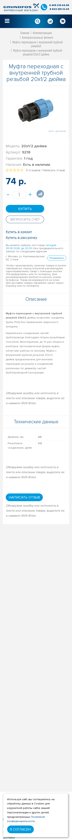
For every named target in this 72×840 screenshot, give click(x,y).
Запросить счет (25, 219)
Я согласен (20, 829)
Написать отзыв (54, 170)
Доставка (9, 837)
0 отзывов (33, 170)
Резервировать (56, 258)
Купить (25, 209)
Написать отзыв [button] (24, 497)
